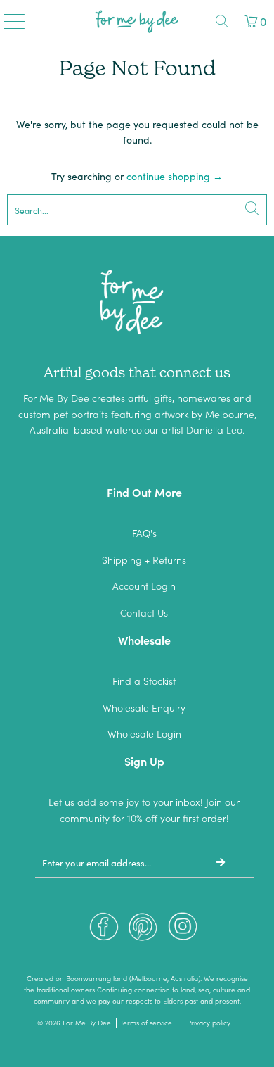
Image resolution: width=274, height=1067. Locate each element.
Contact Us (144, 612)
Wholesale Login (144, 733)
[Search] (222, 21)
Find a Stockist (144, 681)
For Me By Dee (87, 1023)
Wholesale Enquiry (144, 707)
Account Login (144, 586)
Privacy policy (208, 1023)
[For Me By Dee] (137, 21)
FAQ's (144, 533)
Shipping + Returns (144, 560)
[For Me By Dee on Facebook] (104, 930)
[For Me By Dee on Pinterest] (143, 930)
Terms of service (146, 1023)
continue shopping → (174, 176)
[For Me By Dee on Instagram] (182, 930)
